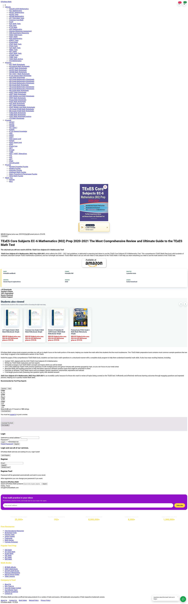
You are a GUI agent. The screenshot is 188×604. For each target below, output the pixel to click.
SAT (10, 157)
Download (4, 236)
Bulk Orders (23, 600)
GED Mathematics (15, 29)
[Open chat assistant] (183, 599)
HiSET (11, 135)
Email (3, 463)
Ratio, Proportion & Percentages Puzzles (23, 174)
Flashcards (8, 538)
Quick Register (6, 455)
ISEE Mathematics (15, 38)
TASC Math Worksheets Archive (20, 116)
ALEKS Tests (13, 14)
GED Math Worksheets (17, 77)
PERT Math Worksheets (17, 98)
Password (5, 440)
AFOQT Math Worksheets (18, 68)
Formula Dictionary (11, 542)
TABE (11, 152)
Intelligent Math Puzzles (17, 172)
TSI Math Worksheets (16, 118)
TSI (10, 155)
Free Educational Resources (14, 531)
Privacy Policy (45, 600)
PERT (11, 144)
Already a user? (6, 467)
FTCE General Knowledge (18, 131)
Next (9, 388)
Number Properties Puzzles (18, 167)
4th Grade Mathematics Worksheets (21, 81)
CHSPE (11, 129)
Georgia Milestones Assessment (20, 31)
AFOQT (11, 122)
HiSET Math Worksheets (17, 92)
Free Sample (5, 425)
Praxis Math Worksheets (17, 100)
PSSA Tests (13, 46)
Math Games (9, 540)
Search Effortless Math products (12, 484)
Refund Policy (34, 600)
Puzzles (8, 165)
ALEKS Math (9, 554)
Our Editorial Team (11, 590)
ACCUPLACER (14, 163)
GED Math (8, 550)
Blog (11, 181)
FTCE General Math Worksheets (20, 76)
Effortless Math (6, 2)
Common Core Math (16, 20)
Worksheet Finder (11, 533)
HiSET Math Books (11, 569)
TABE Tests (13, 57)
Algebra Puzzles (15, 168)
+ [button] (5, 7)
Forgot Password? (7, 444)
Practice (8, 63)
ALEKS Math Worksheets (18, 70)
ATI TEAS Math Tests (16, 18)
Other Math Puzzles (16, 176)
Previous (4, 388)
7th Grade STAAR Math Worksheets (21, 109)
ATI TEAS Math (10, 552)
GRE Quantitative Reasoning (19, 33)
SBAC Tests (13, 50)
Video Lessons (10, 576)
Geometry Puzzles (15, 170)
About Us (8, 584)
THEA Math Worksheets (17, 113)
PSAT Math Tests (15, 44)
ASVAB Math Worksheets (18, 72)
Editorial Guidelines (11, 592)
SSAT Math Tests (15, 53)
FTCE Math (13, 27)
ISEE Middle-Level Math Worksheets (21, 96)
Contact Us (8, 594)
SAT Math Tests (14, 48)
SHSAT (11, 141)
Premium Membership (12, 573)
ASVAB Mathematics (16, 16)
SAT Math (8, 555)
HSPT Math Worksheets (17, 94)
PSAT (11, 161)
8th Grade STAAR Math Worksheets (21, 111)
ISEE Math (8, 559)
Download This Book (7, 423)
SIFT (11, 148)
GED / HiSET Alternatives (18, 154)
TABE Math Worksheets (17, 115)
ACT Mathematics (15, 11)
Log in (3, 442)
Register (16, 444)
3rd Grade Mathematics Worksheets (21, 79)
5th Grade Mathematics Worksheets (21, 83)
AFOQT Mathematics (16, 12)
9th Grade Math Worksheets (19, 90)
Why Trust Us (9, 586)
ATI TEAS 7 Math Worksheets (19, 74)
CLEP (11, 22)
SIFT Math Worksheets (17, 105)
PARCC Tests (13, 40)
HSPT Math (13, 37)
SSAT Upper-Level (15, 142)
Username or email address (11, 438)
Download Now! (6, 411)
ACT (10, 159)
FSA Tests (12, 25)
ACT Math (8, 557)
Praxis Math (13, 42)
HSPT (11, 137)
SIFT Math (13, 51)
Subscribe (179, 505)
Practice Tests (9, 534)
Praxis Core (13, 146)
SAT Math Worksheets (17, 103)
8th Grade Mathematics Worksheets (21, 89)
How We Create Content (13, 588)
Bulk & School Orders (12, 574)
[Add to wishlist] (105, 187)
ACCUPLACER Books (12, 571)
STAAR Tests (13, 55)
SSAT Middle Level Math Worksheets (22, 107)
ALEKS (11, 124)
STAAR (11, 150)
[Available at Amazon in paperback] (94, 263)
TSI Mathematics (15, 61)
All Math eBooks (10, 567)
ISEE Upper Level (15, 139)
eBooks (8, 7)
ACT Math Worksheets (17, 64)
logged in (13, 415)
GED (11, 133)
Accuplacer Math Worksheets (19, 66)
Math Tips (9, 178)
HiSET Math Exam (15, 35)
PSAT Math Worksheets (17, 102)
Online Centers (10, 536)
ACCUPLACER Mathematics (19, 9)
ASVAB (11, 126)
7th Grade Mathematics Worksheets (21, 87)
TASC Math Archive (16, 59)
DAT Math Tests (15, 24)
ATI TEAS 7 (13, 128)
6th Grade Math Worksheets (19, 85)
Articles (12, 180)
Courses (8, 120)
